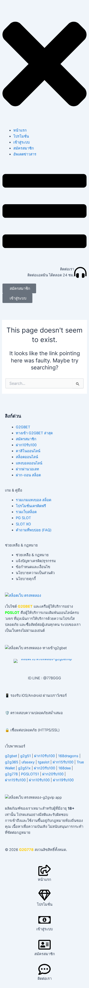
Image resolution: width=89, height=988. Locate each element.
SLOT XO (23, 524)
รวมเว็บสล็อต (26, 512)
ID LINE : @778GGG (44, 678)
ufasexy (28, 762)
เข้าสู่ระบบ (21, 142)
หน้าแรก (20, 130)
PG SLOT (23, 518)
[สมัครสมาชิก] (44, 945)
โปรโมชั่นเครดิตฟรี (31, 506)
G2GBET (23, 427)
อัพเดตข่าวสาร (24, 154)
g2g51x (24, 768)
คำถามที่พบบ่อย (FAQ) (33, 530)
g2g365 (11, 762)
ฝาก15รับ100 (63, 762)
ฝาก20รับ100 (44, 768)
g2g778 (11, 774)
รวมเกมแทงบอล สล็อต (33, 500)
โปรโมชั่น (21, 136)
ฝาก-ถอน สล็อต (28, 475)
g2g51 (25, 756)
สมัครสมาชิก (23, 148)
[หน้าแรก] (44, 870)
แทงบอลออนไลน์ (29, 463)
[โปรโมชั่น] (44, 895)
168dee (64, 768)
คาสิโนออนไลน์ (28, 451)
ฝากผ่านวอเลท (27, 469)
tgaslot (43, 762)
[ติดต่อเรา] (80, 272)
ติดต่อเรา (67, 269)
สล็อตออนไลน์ (27, 457)
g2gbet (11, 756)
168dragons (68, 756)
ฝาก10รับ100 (26, 445)
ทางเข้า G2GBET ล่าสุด (34, 433)
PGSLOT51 (30, 774)
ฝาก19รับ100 (63, 780)
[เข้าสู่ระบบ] (44, 920)
